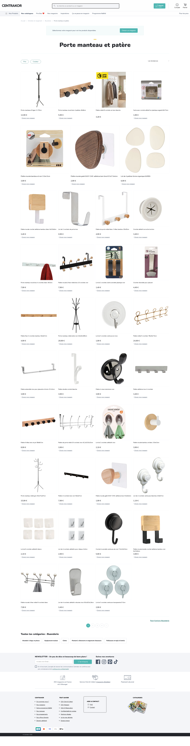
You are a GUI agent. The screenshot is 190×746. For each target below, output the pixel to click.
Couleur (35, 62)
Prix (24, 62)
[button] (84, 625)
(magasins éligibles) (103, 682)
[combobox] (85, 5)
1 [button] (88, 625)
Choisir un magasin (129, 30)
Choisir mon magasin (28, 118)
